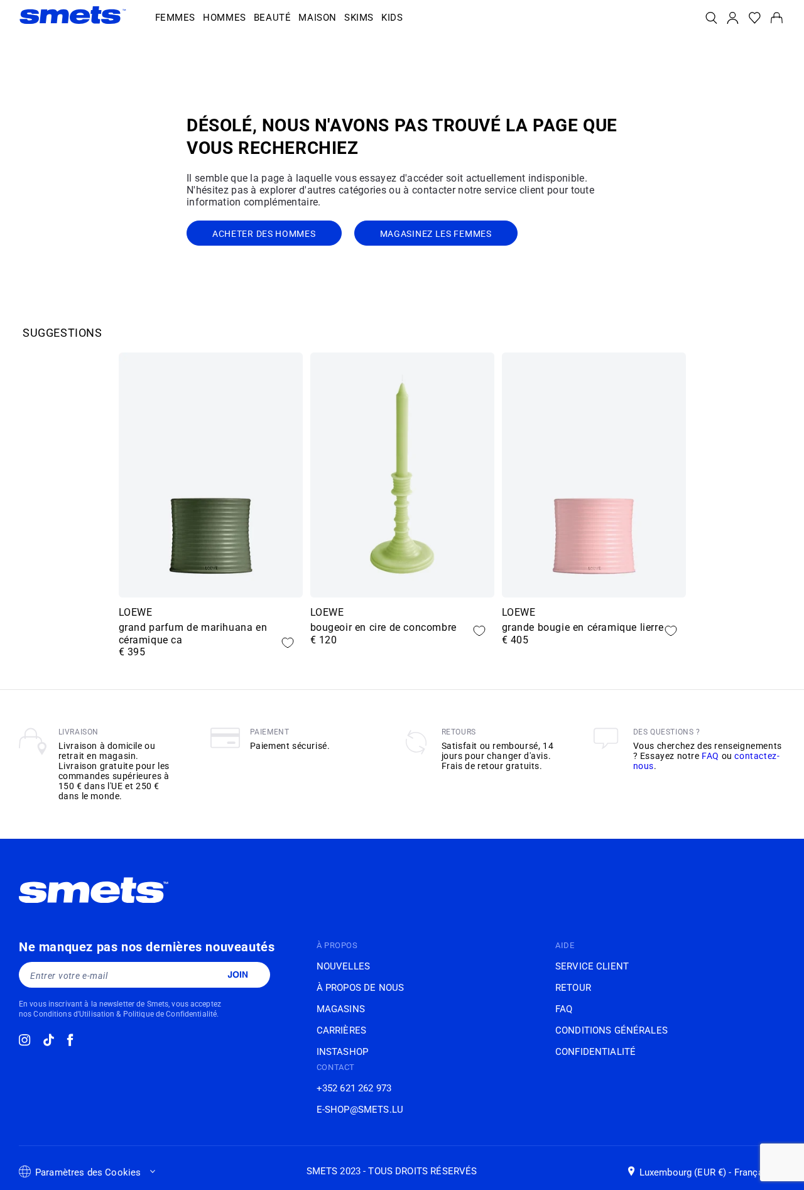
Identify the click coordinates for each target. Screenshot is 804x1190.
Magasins (341, 1009)
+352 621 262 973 (354, 1088)
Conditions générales (611, 1030)
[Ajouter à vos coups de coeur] (288, 643)
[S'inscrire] (237, 974)
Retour (573, 987)
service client (592, 966)
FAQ (710, 756)
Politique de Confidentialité (170, 1014)
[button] (175, 18)
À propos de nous (360, 987)
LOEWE (136, 612)
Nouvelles (343, 966)
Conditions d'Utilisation (73, 1014)
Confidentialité (595, 1051)
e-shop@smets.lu (360, 1109)
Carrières (341, 1030)
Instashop (342, 1051)
